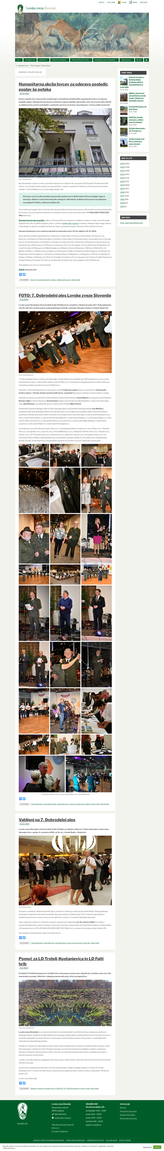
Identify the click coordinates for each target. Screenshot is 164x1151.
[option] (82, 35)
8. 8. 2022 (24, 968)
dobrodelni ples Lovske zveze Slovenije (68, 943)
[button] (75, 54)
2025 (122, 167)
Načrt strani (125, 1140)
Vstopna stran (23, 66)
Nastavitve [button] (147, 1147)
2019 (122, 189)
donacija (40, 1088)
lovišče (82, 1088)
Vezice (101, 2)
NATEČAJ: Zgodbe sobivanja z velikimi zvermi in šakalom (136, 119)
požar (88, 1088)
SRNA (135, 2)
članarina (33, 1088)
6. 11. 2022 (24, 299)
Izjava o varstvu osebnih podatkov (48, 1140)
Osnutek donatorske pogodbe (31, 220)
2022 (122, 178)
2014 (122, 206)
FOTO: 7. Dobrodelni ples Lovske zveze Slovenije (65, 295)
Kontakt (143, 2)
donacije (33, 280)
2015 (122, 203)
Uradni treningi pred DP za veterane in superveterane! (136, 141)
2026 (122, 164)
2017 (122, 196)
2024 (122, 171)
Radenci (88, 804)
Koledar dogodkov (127, 1115)
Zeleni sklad (76, 280)
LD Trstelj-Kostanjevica (72, 1088)
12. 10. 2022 (24, 824)
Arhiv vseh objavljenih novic (131, 223)
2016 (122, 199)
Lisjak (124, 2)
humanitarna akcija (43, 280)
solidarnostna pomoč (64, 280)
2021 (122, 181)
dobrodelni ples (62, 804)
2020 (122, 185)
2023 (122, 174)
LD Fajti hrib (59, 1088)
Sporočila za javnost (128, 1111)
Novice (123, 1108)
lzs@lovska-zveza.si (70, 223)
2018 (122, 192)
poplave (53, 280)
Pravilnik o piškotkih (75, 1140)
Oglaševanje (111, 1140)
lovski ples (86, 943)
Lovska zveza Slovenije (77, 804)
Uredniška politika (95, 1140)
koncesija (47, 1088)
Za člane (111, 2)
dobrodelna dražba (50, 804)
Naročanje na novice (128, 1118)
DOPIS (21, 270)
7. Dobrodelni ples (36, 804)
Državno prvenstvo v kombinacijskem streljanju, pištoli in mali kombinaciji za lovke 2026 (132, 82)
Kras (52, 1088)
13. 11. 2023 (24, 93)
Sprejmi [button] (157, 1147)
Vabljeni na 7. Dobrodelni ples (47, 819)
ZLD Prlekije (105, 804)
